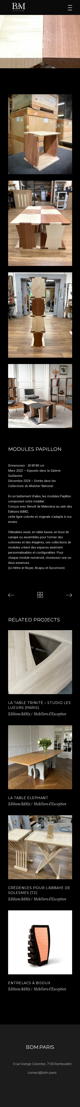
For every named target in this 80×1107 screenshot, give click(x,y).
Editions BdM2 (19, 714)
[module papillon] (40, 134)
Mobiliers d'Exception (50, 714)
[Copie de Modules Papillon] (40, 223)
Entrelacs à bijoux (29, 983)
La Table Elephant (28, 798)
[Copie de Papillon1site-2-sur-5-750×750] (40, 396)
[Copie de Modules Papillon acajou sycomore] (40, 315)
